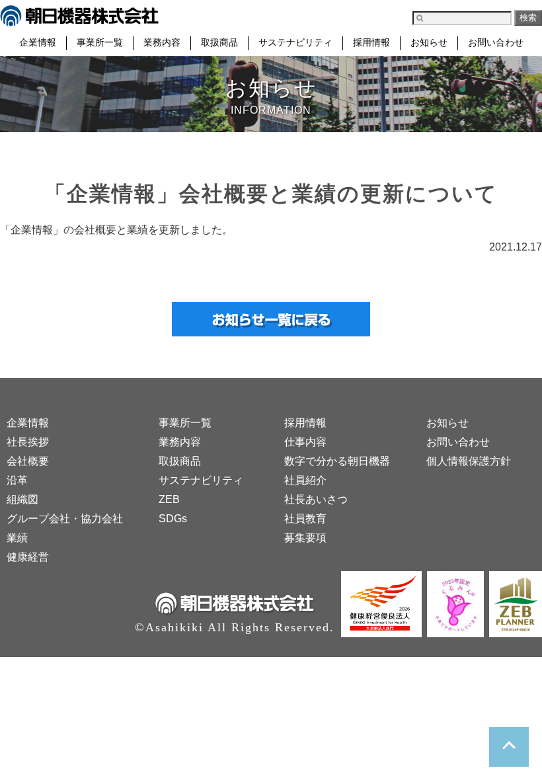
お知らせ (428, 43)
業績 (17, 537)
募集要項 (305, 537)
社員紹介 (305, 480)
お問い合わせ (495, 43)
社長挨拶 (28, 442)
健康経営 (28, 557)
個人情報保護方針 (468, 461)
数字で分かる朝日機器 (337, 461)
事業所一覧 (100, 43)
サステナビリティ (295, 43)
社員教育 (305, 518)
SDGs (173, 518)
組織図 (22, 499)
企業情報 (37, 43)
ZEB (169, 499)
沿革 (17, 480)
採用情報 (371, 43)
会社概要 (28, 461)
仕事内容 (305, 442)
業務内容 (161, 43)
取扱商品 (219, 43)
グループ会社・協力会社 (65, 518)
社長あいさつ (316, 499)
